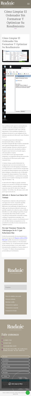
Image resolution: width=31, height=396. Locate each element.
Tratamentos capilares (11, 305)
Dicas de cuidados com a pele (13, 296)
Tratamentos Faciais (11, 311)
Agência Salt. (15, 394)
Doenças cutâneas (10, 299)
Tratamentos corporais (11, 308)
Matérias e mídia (9, 302)
